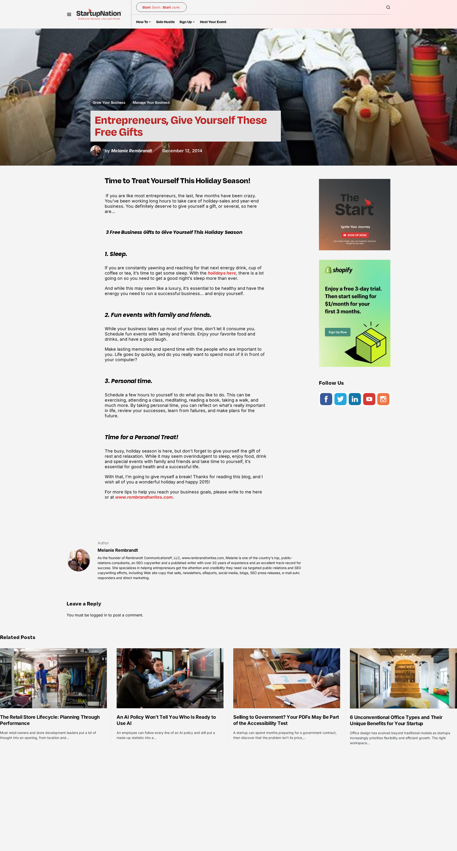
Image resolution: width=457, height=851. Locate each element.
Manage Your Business (151, 102)
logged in (98, 615)
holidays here (222, 273)
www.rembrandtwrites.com (144, 497)
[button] (69, 14)
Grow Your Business (109, 102)
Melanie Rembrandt (118, 550)
